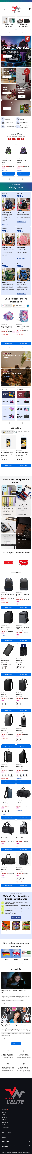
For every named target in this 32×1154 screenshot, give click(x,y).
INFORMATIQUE (5, 1127)
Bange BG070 (4, 837)
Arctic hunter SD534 (6, 627)
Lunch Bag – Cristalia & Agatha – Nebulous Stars (7, 327)
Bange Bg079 (19, 869)
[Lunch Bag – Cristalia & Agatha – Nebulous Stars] (8, 316)
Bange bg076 (19, 837)
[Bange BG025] (8, 720)
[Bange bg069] (23, 791)
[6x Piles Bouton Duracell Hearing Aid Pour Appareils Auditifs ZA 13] (8, 442)
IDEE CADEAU (5, 1130)
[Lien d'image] (8, 501)
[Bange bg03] (23, 720)
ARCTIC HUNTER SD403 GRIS (22, 595)
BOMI (3, 1135)
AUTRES (4, 1137)
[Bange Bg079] (23, 859)
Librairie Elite (8, 1152)
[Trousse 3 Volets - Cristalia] (23, 316)
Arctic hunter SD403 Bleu (7, 594)
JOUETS (4, 1124)
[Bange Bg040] (8, 791)
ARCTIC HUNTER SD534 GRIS (22, 628)
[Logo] (16, 9)
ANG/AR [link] (26, 959)
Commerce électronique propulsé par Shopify (20, 1152)
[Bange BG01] (8, 684)
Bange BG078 (4, 869)
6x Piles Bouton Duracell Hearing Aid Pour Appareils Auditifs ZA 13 (8, 454)
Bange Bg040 (4, 802)
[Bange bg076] (23, 827)
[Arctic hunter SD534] (8, 617)
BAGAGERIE (4, 1117)
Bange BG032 (19, 766)
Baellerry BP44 (20, 660)
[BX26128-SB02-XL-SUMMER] (23, 151)
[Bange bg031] (8, 756)
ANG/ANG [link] (16, 959)
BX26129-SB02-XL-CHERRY (7, 161)
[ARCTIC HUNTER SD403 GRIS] (23, 584)
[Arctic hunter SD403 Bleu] (8, 584)
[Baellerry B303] (8, 650)
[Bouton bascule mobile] (2, 9)
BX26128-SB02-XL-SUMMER (22, 161)
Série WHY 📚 (5, 1109)
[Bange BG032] (23, 756)
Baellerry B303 (5, 660)
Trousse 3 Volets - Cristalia (23, 326)
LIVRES (3, 1114)
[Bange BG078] (8, 859)
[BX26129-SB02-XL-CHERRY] (8, 151)
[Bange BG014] (23, 684)
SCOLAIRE (4, 1112)
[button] (4, 9)
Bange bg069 (19, 802)
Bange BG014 (19, 694)
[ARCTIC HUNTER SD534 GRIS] (23, 617)
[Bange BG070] (8, 827)
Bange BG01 (4, 694)
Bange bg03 (19, 730)
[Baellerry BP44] (23, 650)
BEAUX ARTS (5, 1122)
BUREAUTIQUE (5, 1119)
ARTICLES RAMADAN (6, 1132)
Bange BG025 (4, 730)
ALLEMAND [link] (6, 959)
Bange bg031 (4, 766)
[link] (8, 562)
